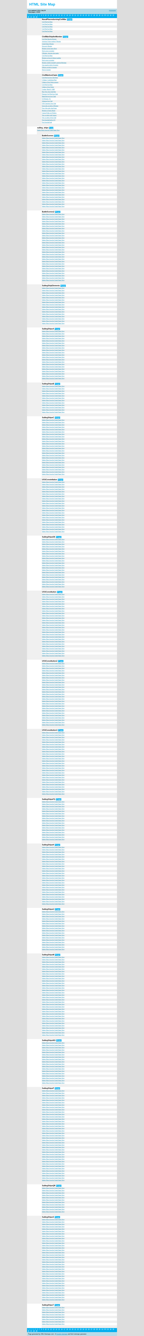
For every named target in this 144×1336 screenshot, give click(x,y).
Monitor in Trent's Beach (48, 110)
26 (89, 15)
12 (51, 15)
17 (64, 15)
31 (102, 15)
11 (48, 15)
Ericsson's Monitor (47, 46)
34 (110, 15)
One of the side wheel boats (49, 108)
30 (99, 15)
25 (86, 15)
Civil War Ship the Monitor (49, 39)
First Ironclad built (47, 122)
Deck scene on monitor (48, 51)
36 (28, 17)
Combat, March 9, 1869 (48, 89)
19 (70, 15)
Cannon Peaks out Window (49, 113)
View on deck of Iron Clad (49, 117)
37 (31, 17)
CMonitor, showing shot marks (50, 53)
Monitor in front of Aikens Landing (51, 58)
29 (97, 15)
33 (108, 15)
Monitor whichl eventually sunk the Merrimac (54, 63)
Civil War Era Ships (47, 22)
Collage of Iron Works (48, 87)
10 (45, 15)
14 (56, 15)
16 (62, 15)
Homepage (112, 10)
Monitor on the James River (49, 48)
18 (67, 15)
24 (83, 15)
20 (72, 15)
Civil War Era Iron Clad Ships (50, 77)
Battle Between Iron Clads (49, 96)
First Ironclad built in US (48, 120)
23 (80, 15)
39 (36, 17)
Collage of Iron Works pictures (50, 82)
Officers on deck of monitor (49, 67)
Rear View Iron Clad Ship (49, 92)
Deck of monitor (46, 70)
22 (78, 15)
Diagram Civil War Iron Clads (50, 94)
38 (34, 17)
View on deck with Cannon (49, 115)
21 (75, 15)
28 (94, 15)
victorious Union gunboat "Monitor (51, 41)
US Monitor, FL (46, 99)
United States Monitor (48, 44)
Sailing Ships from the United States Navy (48, 130)
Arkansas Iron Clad (47, 101)
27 (91, 15)
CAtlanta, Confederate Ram (49, 80)
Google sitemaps (61, 1334)
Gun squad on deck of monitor (50, 65)
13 (53, 15)
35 (113, 15)
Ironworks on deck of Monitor (50, 106)
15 (59, 15)
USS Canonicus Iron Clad (49, 103)
